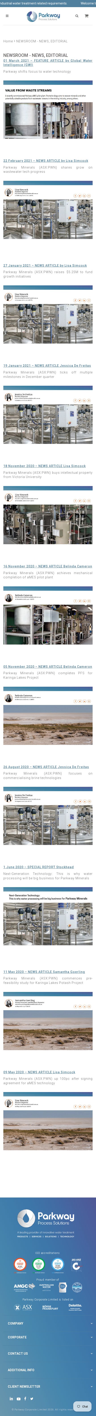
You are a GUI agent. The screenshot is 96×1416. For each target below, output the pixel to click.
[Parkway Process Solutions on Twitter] (32, 1398)
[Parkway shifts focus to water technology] (48, 109)
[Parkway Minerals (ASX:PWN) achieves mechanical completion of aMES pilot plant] (48, 615)
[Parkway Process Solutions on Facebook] (26, 1398)
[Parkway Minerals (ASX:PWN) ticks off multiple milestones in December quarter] (48, 414)
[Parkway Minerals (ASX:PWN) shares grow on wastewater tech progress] (48, 209)
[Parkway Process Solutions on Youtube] (20, 1398)
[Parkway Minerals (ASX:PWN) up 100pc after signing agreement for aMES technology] (48, 1121)
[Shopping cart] (87, 16)
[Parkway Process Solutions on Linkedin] (12, 1398)
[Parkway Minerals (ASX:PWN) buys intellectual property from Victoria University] (48, 515)
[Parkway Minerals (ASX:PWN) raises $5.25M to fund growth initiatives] (48, 314)
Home (8, 41)
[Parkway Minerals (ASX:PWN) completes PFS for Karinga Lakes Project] (48, 715)
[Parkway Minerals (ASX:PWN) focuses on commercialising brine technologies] (48, 816)
